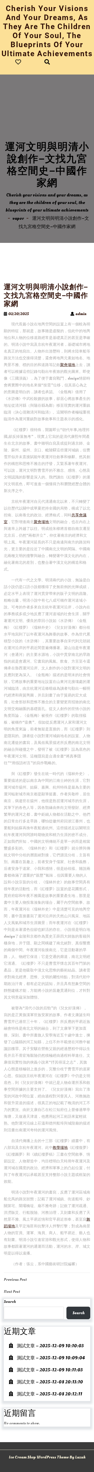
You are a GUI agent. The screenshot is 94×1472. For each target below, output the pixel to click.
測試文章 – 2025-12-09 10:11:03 (50, 1370)
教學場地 (60, 1147)
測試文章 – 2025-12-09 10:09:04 (51, 1358)
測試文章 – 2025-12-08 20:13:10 (50, 1382)
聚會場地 (67, 365)
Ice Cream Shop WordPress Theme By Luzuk (47, 1457)
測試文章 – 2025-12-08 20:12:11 (49, 1394)
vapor (18, 218)
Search (10, 1301)
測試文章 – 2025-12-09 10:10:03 (50, 1346)
